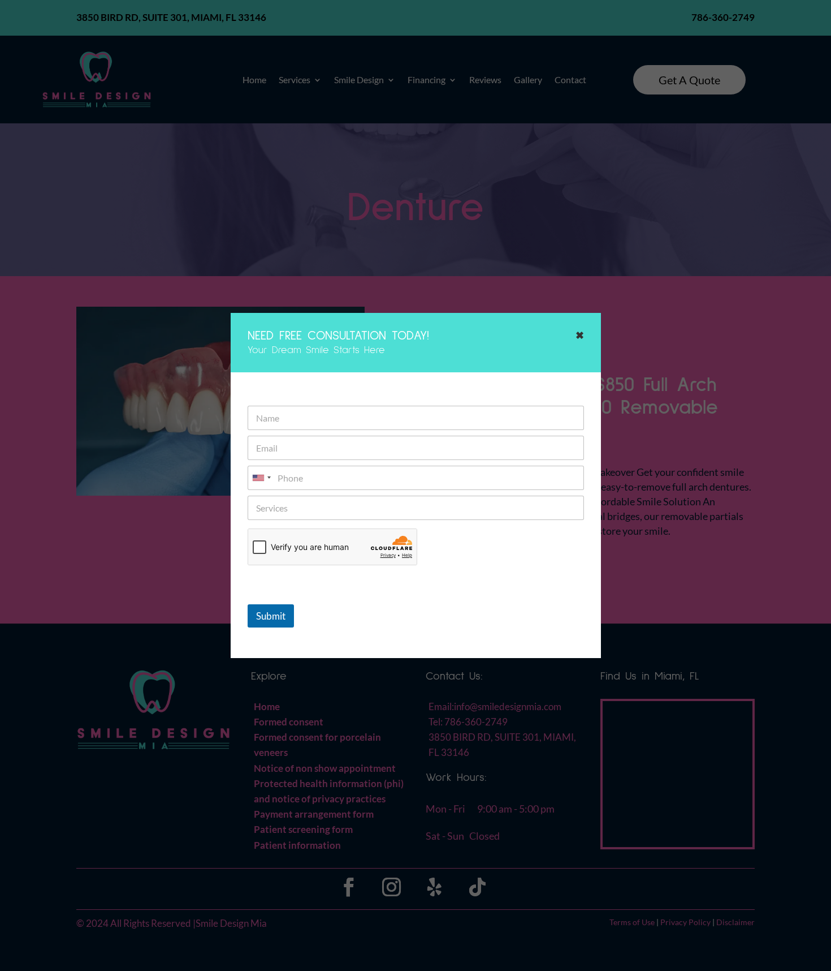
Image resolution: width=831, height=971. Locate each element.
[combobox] (261, 478)
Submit (270, 616)
